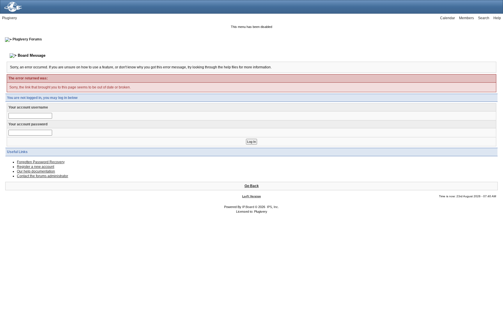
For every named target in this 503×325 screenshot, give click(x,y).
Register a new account (35, 167)
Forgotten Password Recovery (41, 162)
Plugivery (9, 18)
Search (483, 18)
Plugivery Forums (27, 39)
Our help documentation (36, 171)
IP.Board (248, 207)
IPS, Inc (272, 207)
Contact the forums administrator (42, 176)
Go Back (252, 186)
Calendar (447, 18)
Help (497, 18)
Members (466, 18)
